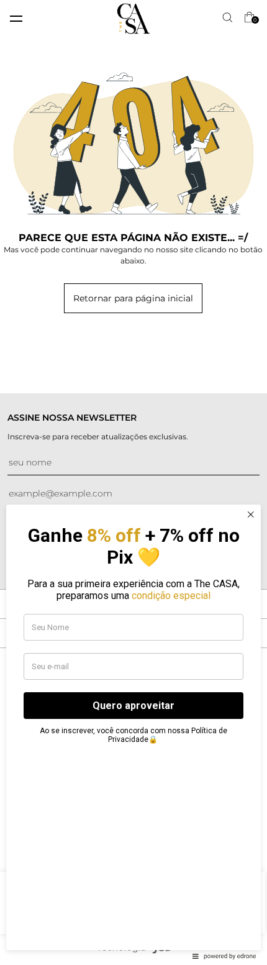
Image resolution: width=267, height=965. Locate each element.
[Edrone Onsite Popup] (133, 482)
